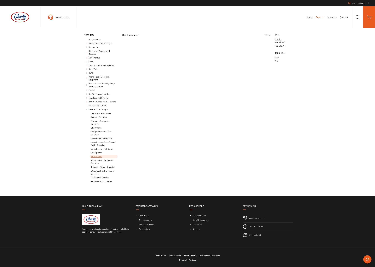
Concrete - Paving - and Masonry (99, 52)
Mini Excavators (145, 220)
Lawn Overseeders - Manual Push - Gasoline (103, 143)
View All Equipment (201, 220)
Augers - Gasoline (99, 117)
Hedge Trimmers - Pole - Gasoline (101, 133)
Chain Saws (96, 127)
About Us (332, 17)
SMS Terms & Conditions (210, 255)
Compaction (93, 47)
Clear (283, 53)
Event (91, 61)
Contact (344, 17)
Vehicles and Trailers (97, 105)
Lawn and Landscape (98, 109)
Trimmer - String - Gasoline (103, 167)
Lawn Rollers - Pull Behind (102, 149)
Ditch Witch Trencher (100, 177)
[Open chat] (367, 259)
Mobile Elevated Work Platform (102, 101)
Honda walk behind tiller (101, 181)
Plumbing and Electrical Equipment (98, 78)
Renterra (192, 260)
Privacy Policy (175, 255)
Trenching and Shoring (98, 98)
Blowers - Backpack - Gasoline (100, 122)
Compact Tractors (146, 224)
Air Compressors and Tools (100, 43)
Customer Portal (358, 3)
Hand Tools (93, 69)
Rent (277, 57)
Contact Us (197, 224)
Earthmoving (94, 57)
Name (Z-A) (280, 46)
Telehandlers (144, 229)
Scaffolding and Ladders (99, 94)
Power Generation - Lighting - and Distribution (101, 85)
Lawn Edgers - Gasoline (101, 138)
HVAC (90, 73)
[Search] (357, 17)
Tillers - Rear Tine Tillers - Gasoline (102, 161)
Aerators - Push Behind (101, 113)
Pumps (91, 90)
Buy (276, 61)
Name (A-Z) (280, 42)
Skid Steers (144, 215)
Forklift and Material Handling (101, 65)
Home (309, 17)
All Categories (94, 39)
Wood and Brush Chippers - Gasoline (103, 172)
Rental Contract (190, 255)
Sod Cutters (96, 156)
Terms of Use (160, 255)
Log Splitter (96, 152)
